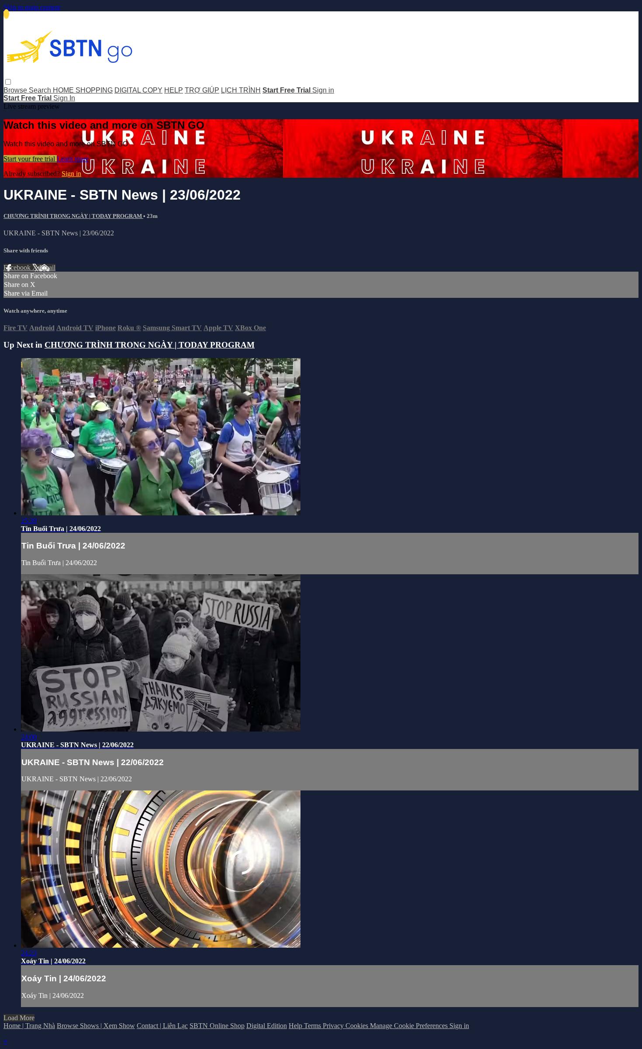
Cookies (357, 1025)
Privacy (334, 1025)
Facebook (17, 267)
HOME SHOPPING (83, 90)
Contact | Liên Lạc (162, 1025)
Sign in (323, 90)
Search (41, 90)
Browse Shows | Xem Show (96, 1025)
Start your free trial (30, 158)
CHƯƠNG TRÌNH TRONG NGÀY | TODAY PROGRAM (73, 216)
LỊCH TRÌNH (241, 90)
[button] (8, 82)
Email (47, 267)
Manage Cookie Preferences (409, 1025)
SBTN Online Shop (217, 1025)
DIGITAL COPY (138, 90)
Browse (16, 90)
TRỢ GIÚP (202, 90)
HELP (173, 90)
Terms (313, 1025)
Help (296, 1025)
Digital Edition (266, 1025)
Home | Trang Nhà (29, 1025)
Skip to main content (31, 7)
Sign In (64, 98)
